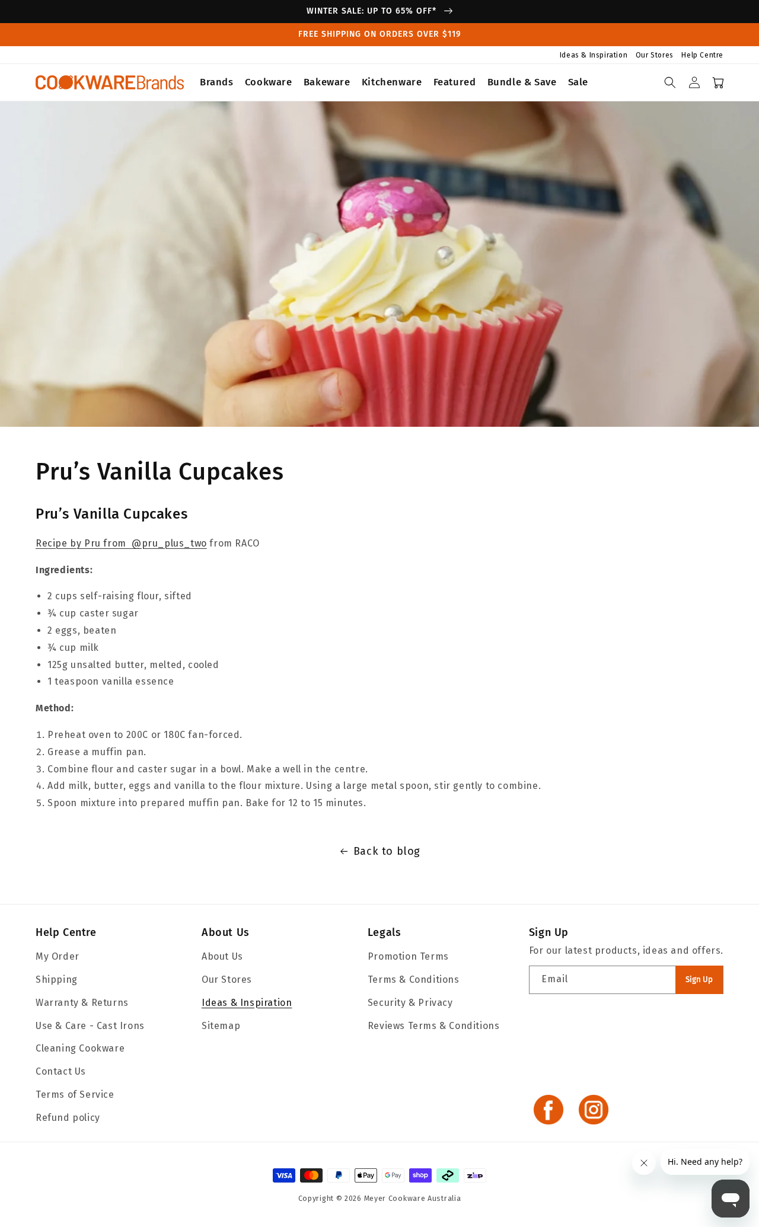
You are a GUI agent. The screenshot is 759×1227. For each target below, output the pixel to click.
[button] (217, 82)
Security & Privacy (410, 1002)
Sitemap (221, 1025)
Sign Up (699, 980)
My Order (57, 956)
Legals (384, 932)
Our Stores (656, 55)
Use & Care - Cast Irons (90, 1025)
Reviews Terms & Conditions (434, 1025)
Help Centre (702, 55)
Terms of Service (75, 1094)
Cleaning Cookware (80, 1048)
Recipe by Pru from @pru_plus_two (121, 543)
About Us (226, 932)
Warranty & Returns (82, 1002)
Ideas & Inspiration (595, 55)
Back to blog (386, 851)
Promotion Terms (408, 956)
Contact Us (61, 1071)
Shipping (57, 979)
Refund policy (68, 1117)
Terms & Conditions (414, 979)
